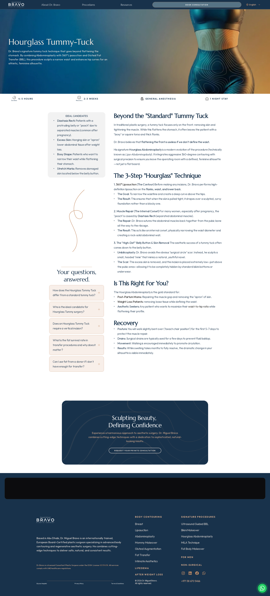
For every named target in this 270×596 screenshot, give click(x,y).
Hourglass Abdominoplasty (197, 536)
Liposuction (141, 530)
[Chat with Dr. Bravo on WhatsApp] (262, 588)
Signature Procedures (198, 516)
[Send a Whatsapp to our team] (204, 573)
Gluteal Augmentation (148, 548)
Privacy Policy (79, 583)
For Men (187, 557)
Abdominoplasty (145, 536)
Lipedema (142, 568)
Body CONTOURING (148, 516)
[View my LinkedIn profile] (190, 573)
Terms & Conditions (117, 583)
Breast (139, 524)
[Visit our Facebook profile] (197, 573)
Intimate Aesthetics (146, 561)
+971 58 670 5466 (190, 581)
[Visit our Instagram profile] (183, 573)
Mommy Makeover (146, 542)
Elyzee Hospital (42, 583)
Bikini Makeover (190, 530)
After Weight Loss (149, 574)
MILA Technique (190, 542)
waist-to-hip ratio (198, 306)
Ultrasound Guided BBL (195, 524)
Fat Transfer (142, 555)
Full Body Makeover (192, 548)
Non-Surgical (191, 564)
